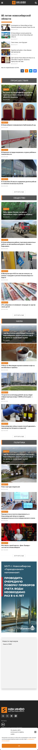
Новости (6, 89)
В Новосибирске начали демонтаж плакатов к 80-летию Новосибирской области (22, 35)
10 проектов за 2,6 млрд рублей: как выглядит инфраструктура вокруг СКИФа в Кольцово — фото (17, 397)
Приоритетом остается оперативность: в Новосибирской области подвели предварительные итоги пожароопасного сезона (18, 516)
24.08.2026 (5, 186)
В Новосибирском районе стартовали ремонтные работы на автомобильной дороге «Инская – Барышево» (18, 244)
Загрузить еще (19, 192)
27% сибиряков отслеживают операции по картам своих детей (18, 306)
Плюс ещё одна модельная (10, 487)
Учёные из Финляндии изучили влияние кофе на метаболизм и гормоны (18, 366)
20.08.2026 (5, 401)
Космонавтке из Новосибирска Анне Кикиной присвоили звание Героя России (23, 26)
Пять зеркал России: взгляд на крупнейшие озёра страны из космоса (17, 213)
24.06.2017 (15, 39)
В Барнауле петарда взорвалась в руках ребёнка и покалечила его (18, 153)
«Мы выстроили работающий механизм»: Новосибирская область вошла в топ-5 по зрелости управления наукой (19, 335)
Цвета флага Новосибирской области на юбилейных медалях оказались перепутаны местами (23, 59)
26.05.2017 (15, 44)
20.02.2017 (15, 63)
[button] (35, 732)
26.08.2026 (7, 99)
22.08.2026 (5, 370)
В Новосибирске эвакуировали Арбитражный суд (18, 125)
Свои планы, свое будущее (19, 42)
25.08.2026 (5, 156)
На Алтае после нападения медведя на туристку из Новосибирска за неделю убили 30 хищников (18, 94)
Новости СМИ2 (7, 644)
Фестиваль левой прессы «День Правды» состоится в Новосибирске (15, 546)
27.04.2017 (15, 54)
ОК (19, 746)
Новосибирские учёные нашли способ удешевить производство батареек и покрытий (18, 427)
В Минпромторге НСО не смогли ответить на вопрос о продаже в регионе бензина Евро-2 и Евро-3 (17, 275)
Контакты (4, 721)
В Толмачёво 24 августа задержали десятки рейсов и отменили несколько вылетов (18, 183)
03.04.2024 (15, 29)
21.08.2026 (5, 550)
